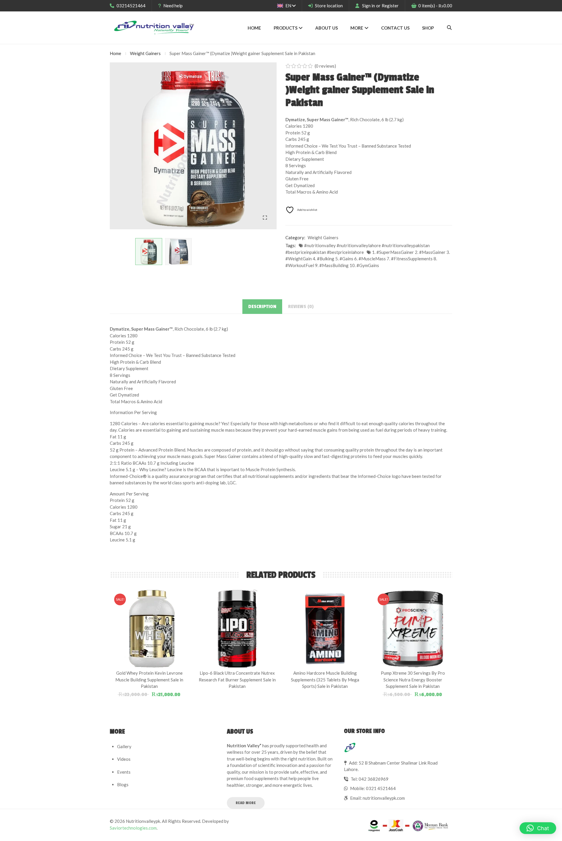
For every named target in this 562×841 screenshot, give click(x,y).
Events (124, 772)
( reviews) (325, 66)
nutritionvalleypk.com (384, 798)
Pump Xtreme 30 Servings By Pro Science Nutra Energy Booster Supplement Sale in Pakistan (413, 679)
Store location (329, 5)
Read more (246, 802)
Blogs (122, 784)
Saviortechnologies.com (133, 827)
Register (390, 5)
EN (288, 5)
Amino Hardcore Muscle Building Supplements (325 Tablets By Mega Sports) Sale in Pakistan (325, 679)
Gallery (124, 746)
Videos (124, 759)
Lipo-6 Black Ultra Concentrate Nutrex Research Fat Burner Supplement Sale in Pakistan (237, 679)
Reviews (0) (301, 306)
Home (115, 53)
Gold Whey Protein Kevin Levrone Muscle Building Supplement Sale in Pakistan (149, 679)
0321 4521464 (381, 788)
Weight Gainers (145, 53)
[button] (538, 828)
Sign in (368, 5)
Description (262, 306)
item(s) (435, 5)
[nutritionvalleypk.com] (154, 27)
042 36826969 (373, 779)
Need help (173, 5)
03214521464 (130, 5)
